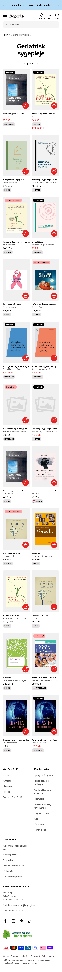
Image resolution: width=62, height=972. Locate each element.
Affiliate (7, 780)
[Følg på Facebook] (5, 921)
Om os (6, 775)
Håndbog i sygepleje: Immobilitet (45, 428)
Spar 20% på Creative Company (31, 5)
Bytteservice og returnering (42, 806)
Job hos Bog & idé (12, 797)
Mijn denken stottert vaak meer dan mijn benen (45, 491)
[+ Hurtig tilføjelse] (25, 105)
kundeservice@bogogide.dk (23, 905)
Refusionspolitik (44, 960)
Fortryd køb (40, 829)
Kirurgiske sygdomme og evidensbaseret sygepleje (16, 366)
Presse (6, 791)
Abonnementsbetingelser (15, 847)
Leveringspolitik (30, 963)
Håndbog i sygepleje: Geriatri (45, 179)
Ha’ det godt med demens (44, 304)
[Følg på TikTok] (30, 921)
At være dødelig (11, 615)
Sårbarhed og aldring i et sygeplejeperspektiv (16, 428)
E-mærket (8, 860)
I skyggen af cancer (12, 304)
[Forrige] (3, 5)
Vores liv (36, 553)
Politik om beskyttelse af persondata (18, 960)
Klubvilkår (8, 871)
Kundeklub (39, 824)
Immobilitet (37, 242)
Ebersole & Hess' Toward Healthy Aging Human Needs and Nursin (45, 677)
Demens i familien (11, 553)
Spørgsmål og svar (44, 775)
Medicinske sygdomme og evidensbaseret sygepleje (45, 366)
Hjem (5, 35)
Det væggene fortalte (13, 114)
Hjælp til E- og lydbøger (41, 782)
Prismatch (39, 798)
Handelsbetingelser (13, 865)
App (36, 818)
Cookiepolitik (10, 854)
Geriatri (7, 677)
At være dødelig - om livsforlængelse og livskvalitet (45, 114)
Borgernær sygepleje (13, 179)
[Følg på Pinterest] (21, 921)
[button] (38, 128)
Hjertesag (8, 786)
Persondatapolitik (12, 876)
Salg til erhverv (42, 813)
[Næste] (58, 5)
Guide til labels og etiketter (43, 791)
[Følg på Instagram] (13, 921)
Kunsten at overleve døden (16, 740)
